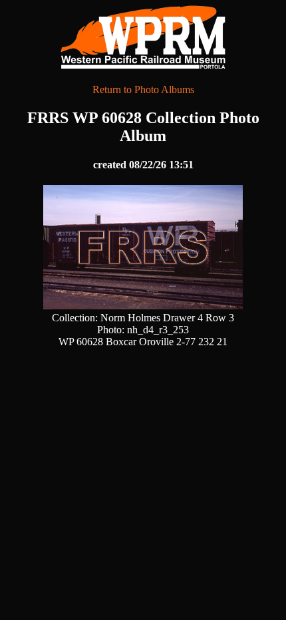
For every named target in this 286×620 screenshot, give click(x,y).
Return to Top (240, 580)
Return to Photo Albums (143, 89)
